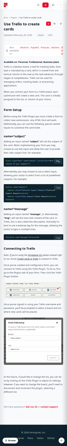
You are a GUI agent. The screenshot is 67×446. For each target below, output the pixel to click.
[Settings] (60, 5)
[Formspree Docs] (6, 5)
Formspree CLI (35, 255)
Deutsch (24, 47)
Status (40, 438)
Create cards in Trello (27, 258)
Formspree (18, 438)
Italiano (55, 47)
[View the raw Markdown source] (60, 23)
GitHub (51, 438)
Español (35, 47)
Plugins (14, 17)
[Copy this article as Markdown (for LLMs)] (54, 23)
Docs (6, 17)
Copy (58, 161)
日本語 (62, 50)
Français (45, 47)
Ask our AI (31, 406)
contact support (49, 406)
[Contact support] (53, 5)
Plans (30, 438)
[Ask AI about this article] (48, 24)
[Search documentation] (38, 5)
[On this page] (62, 440)
